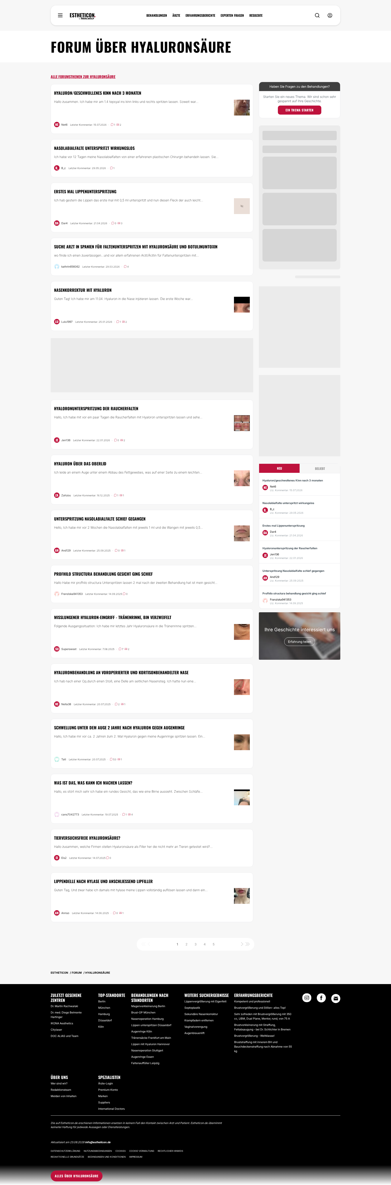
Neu (279, 468)
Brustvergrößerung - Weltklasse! (254, 1035)
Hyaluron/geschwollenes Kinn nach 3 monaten (97, 93)
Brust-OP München (143, 1012)
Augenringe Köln (141, 1031)
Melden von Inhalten (63, 1096)
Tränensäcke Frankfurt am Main (151, 1037)
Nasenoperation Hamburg (147, 1018)
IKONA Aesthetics (62, 1023)
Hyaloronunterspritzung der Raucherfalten (96, 408)
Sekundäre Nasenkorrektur (201, 1014)
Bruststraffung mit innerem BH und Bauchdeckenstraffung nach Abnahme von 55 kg (263, 1046)
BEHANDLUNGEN (156, 15)
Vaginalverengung (195, 1026)
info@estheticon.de (97, 1142)
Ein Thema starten (299, 110)
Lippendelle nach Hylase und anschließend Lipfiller (103, 881)
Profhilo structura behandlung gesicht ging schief (103, 574)
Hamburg (104, 1014)
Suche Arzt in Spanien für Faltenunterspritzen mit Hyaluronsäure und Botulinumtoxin (135, 246)
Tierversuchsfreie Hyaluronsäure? (87, 838)
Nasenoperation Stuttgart (147, 1050)
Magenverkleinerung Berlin (148, 1006)
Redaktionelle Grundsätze (67, 1156)
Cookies (120, 1151)
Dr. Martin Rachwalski (64, 1006)
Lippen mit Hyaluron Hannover (150, 1044)
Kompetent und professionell (252, 1001)
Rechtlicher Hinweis (170, 1151)
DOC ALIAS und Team (64, 1036)
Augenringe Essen (142, 1056)
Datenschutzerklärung (65, 1151)
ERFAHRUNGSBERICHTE (200, 15)
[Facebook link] (321, 999)
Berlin (101, 1001)
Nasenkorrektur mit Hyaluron (83, 290)
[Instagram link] (306, 999)
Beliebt (320, 468)
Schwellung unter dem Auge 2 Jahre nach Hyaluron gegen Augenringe (119, 727)
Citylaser (56, 1029)
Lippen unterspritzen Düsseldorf (151, 1025)
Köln (101, 1026)
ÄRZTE (176, 15)
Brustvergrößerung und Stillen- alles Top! (260, 1007)
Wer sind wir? (59, 1083)
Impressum (135, 1156)
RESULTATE (255, 15)
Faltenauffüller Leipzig (145, 1063)
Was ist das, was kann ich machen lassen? (93, 782)
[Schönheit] (82, 16)
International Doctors (111, 1108)
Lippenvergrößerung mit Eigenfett (205, 1001)
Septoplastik (192, 1007)
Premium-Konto (108, 1089)
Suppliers (104, 1102)
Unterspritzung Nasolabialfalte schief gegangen (99, 518)
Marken (103, 1096)
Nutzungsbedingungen (98, 1151)
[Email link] (335, 998)
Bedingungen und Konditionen (107, 1156)
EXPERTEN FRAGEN (232, 15)
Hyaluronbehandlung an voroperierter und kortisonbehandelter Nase (121, 672)
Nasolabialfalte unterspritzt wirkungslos (94, 148)
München (104, 1007)
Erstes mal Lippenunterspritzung (85, 191)
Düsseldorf (105, 1020)
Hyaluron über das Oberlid (80, 463)
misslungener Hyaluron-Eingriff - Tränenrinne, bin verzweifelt (112, 617)
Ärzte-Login (105, 1083)
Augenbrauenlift (194, 1033)
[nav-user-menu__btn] (330, 15)
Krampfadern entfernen (199, 1020)
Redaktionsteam (61, 1089)
